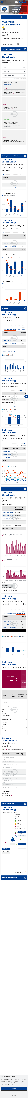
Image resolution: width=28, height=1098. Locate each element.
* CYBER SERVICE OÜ (8, 454)
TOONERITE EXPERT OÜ (9, 188)
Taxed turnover (21, 329)
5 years (10, 351)
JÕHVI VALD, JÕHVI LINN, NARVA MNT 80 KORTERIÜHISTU (8, 766)
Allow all (14, 1088)
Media (3, 17)
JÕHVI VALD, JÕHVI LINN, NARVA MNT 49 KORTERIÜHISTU (8, 771)
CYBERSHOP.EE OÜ (8, 522)
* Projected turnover (10, 329)
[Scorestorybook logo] (2, 2)
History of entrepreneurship (13, 17)
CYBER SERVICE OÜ (8, 185)
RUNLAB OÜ (6, 787)
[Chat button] (20, 2)
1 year (4, 351)
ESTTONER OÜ (7, 525)
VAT (23, 17)
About (14, 1091)
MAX (15, 351)
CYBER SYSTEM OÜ (8, 182)
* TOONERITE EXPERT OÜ (10, 457)
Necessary (14, 1095)
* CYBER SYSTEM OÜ (8, 451)
